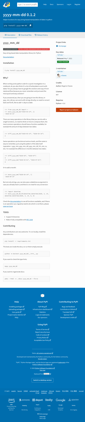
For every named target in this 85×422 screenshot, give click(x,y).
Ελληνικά (51, 391)
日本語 (26, 391)
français (20, 391)
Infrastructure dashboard (41, 309)
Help (45, 4)
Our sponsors (42, 317)
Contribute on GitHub (67, 309)
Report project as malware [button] (69, 110)
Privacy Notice (42, 337)
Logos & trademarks (43, 315)
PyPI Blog (41, 307)
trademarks (61, 362)
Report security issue (42, 332)
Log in (69, 4)
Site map (42, 370)
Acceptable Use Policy (41, 340)
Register (77, 4)
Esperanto (44, 393)
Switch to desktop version (42, 380)
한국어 (51, 393)
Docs (51, 4)
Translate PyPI (67, 312)
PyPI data (60, 55)
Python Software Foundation (41, 364)
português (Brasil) (34, 391)
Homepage (62, 46)
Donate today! (42, 359)
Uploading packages (16, 309)
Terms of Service (41, 329)
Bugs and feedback (68, 307)
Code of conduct (41, 335)
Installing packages (15, 307)
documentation (15, 201)
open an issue (8, 206)
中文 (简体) (65, 391)
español (13, 391)
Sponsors (60, 4)
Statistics (42, 312)
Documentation (8, 57)
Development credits (67, 317)
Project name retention (16, 315)
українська (44, 391)
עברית (37, 393)
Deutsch (58, 391)
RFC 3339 (29, 220)
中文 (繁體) (73, 391)
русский (81, 391)
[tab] (10, 35)
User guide (15, 312)
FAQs (16, 317)
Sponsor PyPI (68, 315)
